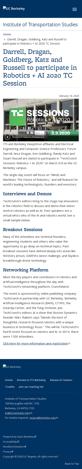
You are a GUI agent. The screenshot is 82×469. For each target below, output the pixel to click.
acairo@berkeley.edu (44, 417)
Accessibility (11, 441)
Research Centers (61, 380)
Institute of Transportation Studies (40, 24)
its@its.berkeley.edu (18, 413)
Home (7, 34)
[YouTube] (29, 373)
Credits (10, 386)
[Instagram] (37, 373)
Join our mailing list (31, 386)
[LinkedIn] (22, 373)
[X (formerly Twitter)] (14, 373)
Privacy (8, 451)
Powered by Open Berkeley (19, 436)
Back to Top (72, 463)
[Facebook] (6, 373)
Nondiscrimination (14, 446)
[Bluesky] (45, 373)
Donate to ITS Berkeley (31, 380)
